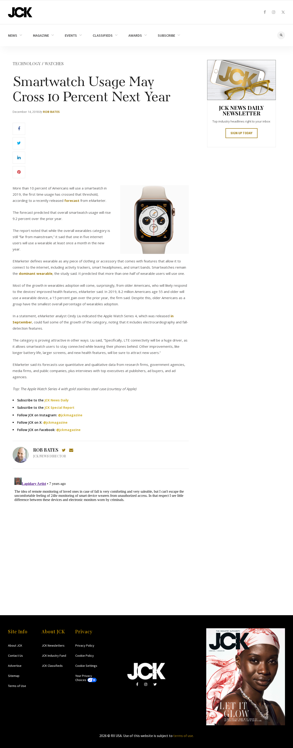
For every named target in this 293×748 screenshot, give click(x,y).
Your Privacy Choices (83, 678)
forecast (71, 200)
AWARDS (135, 35)
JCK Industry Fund (54, 655)
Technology (27, 63)
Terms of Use (17, 686)
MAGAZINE (41, 35)
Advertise (15, 666)
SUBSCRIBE (166, 35)
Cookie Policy (84, 655)
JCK (20, 12)
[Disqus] (101, 533)
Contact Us (15, 655)
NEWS (12, 35)
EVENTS (71, 35)
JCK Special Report (59, 407)
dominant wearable (35, 273)
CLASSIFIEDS (103, 35)
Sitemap (13, 676)
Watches (54, 63)
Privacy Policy (84, 645)
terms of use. (183, 735)
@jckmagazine (70, 415)
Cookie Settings (86, 666)
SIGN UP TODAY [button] (241, 133)
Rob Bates (51, 112)
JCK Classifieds (52, 666)
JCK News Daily (56, 400)
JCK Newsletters (53, 645)
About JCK (15, 645)
